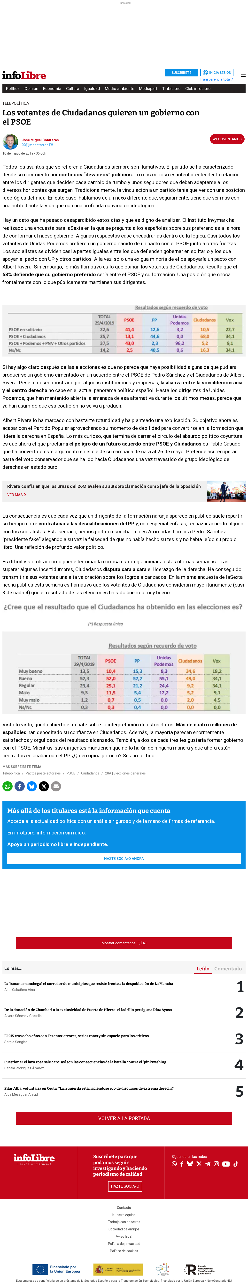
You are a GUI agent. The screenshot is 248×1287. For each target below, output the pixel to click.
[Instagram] (216, 1164)
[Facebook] (182, 1164)
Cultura (72, 88)
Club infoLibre (197, 88)
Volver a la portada (124, 1118)
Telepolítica (11, 773)
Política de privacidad (124, 1244)
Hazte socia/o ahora (124, 858)
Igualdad (92, 88)
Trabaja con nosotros (124, 1222)
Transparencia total (216, 79)
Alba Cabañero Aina (19, 990)
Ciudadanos (90, 773)
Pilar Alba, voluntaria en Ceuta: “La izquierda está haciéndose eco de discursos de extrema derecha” (89, 1088)
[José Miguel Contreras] (10, 141)
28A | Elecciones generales (125, 773)
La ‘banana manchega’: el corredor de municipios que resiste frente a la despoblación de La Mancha (88, 984)
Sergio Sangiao (16, 1042)
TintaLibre (171, 88)
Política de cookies (124, 1251)
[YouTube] (226, 1164)
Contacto (124, 1208)
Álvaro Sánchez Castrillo (23, 1016)
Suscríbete (181, 72)
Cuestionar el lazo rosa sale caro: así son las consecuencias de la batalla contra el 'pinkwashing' (85, 1062)
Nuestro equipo (124, 1215)
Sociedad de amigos (124, 1229)
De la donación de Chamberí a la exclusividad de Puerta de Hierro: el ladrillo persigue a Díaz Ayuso (88, 1010)
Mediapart (148, 88)
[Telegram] (207, 1164)
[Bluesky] (190, 1164)
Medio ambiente (119, 88)
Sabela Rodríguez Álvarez (24, 1068)
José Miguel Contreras (40, 140)
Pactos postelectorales (43, 773)
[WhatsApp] (174, 1164)
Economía (52, 88)
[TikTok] (236, 1164)
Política (13, 88)
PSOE (71, 773)
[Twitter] (199, 1164)
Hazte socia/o (125, 1186)
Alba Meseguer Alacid (21, 1094)
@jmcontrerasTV (39, 145)
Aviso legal (124, 1236)
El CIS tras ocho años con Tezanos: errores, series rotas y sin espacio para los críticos (76, 1036)
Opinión (31, 88)
